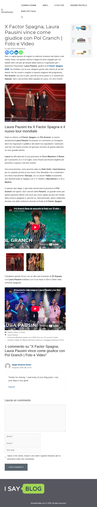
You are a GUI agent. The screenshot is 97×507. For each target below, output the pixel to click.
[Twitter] (12, 52)
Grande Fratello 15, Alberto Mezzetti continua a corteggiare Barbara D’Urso (35, 340)
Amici (45, 5)
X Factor (59, 5)
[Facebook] (7, 52)
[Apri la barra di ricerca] (22, 17)
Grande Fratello (78, 5)
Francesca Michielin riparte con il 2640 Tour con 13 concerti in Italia (32, 337)
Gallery (10, 332)
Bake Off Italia (28, 11)
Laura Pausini (12, 335)
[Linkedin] (16, 52)
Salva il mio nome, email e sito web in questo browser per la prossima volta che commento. (33, 457)
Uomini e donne (28, 5)
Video (16, 332)
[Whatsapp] (21, 52)
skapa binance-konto (21, 365)
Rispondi (11, 387)
